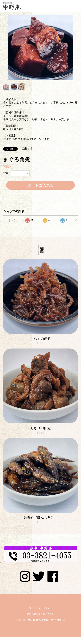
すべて (11, 220)
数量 (5, 173)
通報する (27, 148)
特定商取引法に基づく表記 (40, 614)
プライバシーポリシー (40, 608)
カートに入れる (40, 185)
